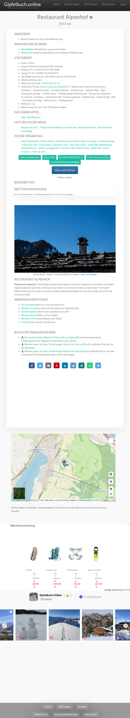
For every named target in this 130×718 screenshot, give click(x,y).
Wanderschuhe (29, 318)
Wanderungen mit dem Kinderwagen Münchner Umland (53, 344)
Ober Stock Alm (77, 144)
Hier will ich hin (65, 170)
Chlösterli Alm (60, 144)
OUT (126, 590)
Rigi (23, 117)
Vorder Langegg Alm (48, 148)
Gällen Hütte (47, 141)
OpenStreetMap (62, 500)
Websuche (26, 52)
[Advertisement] (65, 393)
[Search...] (110, 474)
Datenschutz (40, 714)
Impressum (91, 714)
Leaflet (41, 500)
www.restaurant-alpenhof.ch (55, 86)
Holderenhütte (106, 141)
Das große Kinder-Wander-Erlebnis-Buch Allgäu (49, 337)
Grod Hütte (45, 144)
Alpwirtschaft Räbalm (51, 127)
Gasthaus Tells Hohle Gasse (75, 148)
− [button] (111, 494)
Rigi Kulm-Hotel (87, 127)
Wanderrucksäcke (30, 308)
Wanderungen (71, 4)
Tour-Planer (27, 49)
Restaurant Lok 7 (30, 127)
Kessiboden (71, 127)
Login (123, 4)
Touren (48, 706)
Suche (56, 4)
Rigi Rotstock (34, 117)
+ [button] (111, 489)
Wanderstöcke (28, 315)
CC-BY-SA (96, 500)
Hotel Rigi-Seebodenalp (100, 144)
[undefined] (110, 440)
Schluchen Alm (29, 144)
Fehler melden (64, 177)
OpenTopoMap (85, 500)
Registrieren (108, 4)
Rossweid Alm (29, 148)
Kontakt (82, 706)
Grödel (24, 322)
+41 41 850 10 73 (50, 83)
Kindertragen (28, 311)
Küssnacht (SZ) (45, 66)
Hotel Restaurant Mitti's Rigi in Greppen (76, 141)
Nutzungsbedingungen (66, 714)
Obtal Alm (96, 148)
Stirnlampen (27, 304)
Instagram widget (114, 634)
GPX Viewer (90, 4)
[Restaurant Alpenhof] (64, 463)
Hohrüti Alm (39, 151)
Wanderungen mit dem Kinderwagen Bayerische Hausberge (55, 351)
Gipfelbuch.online (22, 4)
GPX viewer (65, 706)
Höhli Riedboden (30, 141)
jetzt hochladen (89, 274)
